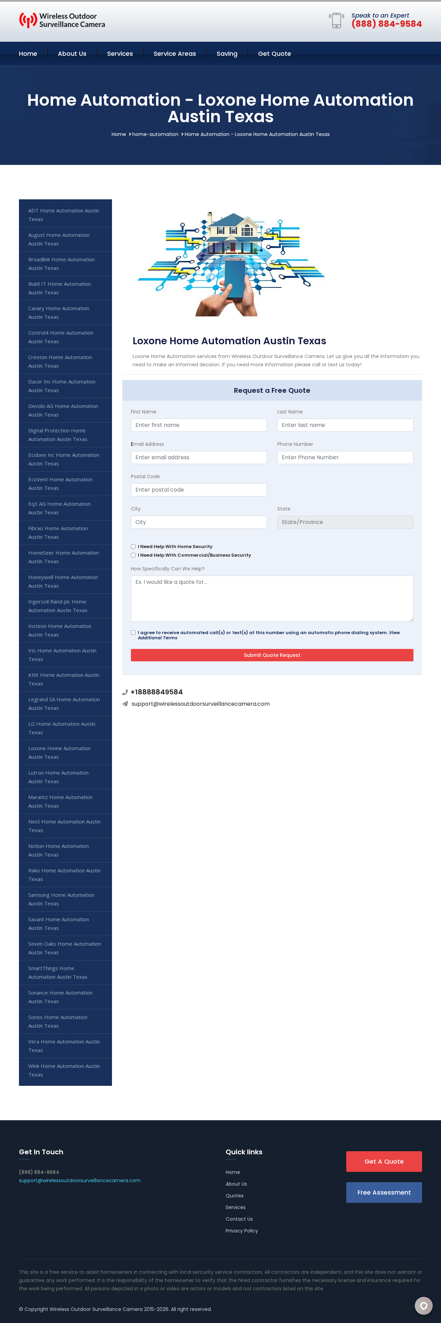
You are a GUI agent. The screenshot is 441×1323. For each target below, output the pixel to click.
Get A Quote (384, 1161)
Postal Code (145, 476)
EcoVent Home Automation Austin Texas (60, 483)
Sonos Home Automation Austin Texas (58, 1021)
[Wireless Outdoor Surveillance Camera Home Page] (62, 20)
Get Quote (274, 53)
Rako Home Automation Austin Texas (64, 874)
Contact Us (239, 1219)
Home (28, 53)
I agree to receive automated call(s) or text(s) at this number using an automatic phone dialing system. (269, 635)
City (136, 508)
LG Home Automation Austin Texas (61, 728)
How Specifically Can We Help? (168, 568)
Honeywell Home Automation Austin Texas (63, 581)
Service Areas (175, 53)
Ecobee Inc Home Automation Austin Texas (63, 459)
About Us (72, 53)
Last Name (290, 411)
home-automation (155, 134)
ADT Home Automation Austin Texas (63, 214)
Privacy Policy (242, 1230)
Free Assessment (384, 1192)
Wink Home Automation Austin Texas (64, 1070)
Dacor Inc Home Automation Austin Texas (61, 385)
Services (120, 53)
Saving (227, 53)
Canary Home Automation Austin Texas (58, 312)
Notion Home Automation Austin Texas (58, 850)
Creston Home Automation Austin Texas (60, 361)
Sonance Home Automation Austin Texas (60, 997)
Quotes (235, 1195)
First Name (143, 411)
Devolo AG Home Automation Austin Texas (63, 410)
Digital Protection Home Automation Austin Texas (58, 434)
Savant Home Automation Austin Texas (58, 923)
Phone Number (295, 444)
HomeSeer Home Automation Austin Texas (63, 557)
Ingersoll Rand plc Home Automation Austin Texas (58, 605)
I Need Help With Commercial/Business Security (194, 555)
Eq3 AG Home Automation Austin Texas (59, 508)
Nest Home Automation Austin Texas (64, 825)
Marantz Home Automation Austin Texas (60, 801)
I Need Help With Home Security (175, 546)
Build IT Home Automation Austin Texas (59, 288)
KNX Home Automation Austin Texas (63, 679)
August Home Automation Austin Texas (59, 239)
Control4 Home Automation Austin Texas (60, 337)
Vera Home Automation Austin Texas (64, 1045)
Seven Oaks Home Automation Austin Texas (64, 948)
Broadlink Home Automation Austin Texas (61, 263)
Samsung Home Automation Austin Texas (61, 899)
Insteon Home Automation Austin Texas (59, 630)
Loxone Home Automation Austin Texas (59, 752)
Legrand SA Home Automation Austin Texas (64, 703)
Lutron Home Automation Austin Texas (58, 777)
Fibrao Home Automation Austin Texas (58, 532)
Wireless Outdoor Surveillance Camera (96, 1309)
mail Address (147, 444)
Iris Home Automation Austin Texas (62, 654)
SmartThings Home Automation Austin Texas (58, 972)
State (283, 508)
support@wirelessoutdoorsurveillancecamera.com (201, 704)
